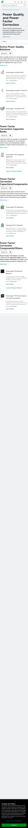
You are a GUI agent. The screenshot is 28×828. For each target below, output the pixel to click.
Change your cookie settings (14, 820)
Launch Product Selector (14, 171)
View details (10, 167)
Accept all (14, 825)
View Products (10, 83)
